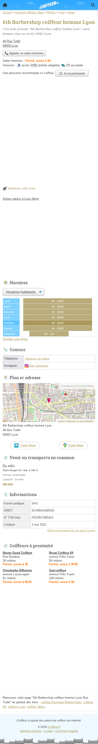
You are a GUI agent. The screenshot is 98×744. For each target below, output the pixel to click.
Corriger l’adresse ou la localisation (75, 421)
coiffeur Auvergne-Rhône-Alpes (61, 702)
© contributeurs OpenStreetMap (77, 386)
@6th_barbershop (38, 365)
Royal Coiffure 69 (61, 553)
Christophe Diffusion (17, 570)
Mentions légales (30, 731)
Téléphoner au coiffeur (37, 358)
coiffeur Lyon (16, 706)
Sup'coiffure (57, 570)
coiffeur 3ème (36, 706)
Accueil (5, 5)
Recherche (93, 5)
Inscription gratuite (66, 731)
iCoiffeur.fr (54, 727)
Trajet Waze (28, 445)
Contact (48, 731)
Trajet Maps (76, 445)
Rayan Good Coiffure (17, 553)
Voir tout (8, 484)
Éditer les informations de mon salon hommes (71, 530)
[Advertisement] (49, 133)
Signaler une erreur (15, 339)
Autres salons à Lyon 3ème (21, 198)
